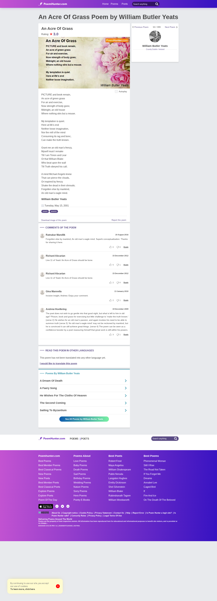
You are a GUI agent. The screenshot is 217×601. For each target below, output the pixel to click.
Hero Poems (80, 495)
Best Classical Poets (49, 487)
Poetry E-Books (82, 500)
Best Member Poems (49, 465)
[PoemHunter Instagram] (68, 506)
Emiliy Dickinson (117, 482)
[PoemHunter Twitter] (62, 506)
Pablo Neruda (115, 474)
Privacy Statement (103, 513)
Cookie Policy (86, 513)
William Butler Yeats (54, 199)
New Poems (44, 474)
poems (54, 211)
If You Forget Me (152, 474)
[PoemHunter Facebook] (57, 506)
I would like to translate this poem (58, 363)
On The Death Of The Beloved (159, 500)
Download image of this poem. (54, 220)
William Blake (115, 491)
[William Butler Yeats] (155, 36)
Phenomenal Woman (155, 461)
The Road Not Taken (154, 469)
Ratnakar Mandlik (55, 235)
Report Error (138, 513)
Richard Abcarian (55, 256)
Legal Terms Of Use (113, 516)
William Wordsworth (118, 500)
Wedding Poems (82, 482)
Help (128, 513)
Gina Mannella (54, 291)
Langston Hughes (117, 478)
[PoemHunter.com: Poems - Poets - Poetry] (52, 4)
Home (105, 4)
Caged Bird (150, 487)
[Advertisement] (44, 570)
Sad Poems (80, 474)
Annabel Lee (150, 482)
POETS (85, 438)
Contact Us (119, 513)
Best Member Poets (48, 482)
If (144, 491)
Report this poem (119, 220)
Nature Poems (81, 487)
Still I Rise (149, 465)
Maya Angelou (116, 465)
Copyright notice (70, 513)
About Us (56, 513)
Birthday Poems (82, 478)
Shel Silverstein (116, 487)
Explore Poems (46, 491)
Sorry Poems (80, 491)
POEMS (74, 438)
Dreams (148, 478)
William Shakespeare (119, 469)
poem (45, 211)
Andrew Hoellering (56, 309)
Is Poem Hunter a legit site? (159, 513)
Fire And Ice (150, 495)
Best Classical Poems (49, 469)
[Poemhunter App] (45, 506)
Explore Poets (45, 495)
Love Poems (80, 461)
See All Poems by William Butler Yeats (84, 419)
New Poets (44, 478)
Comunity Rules (78, 516)
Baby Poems (80, 465)
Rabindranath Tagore (119, 495)
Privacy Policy (95, 516)
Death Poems (81, 469)
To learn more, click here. (22, 589)
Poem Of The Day (47, 500)
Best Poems (44, 461)
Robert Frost (114, 461)
